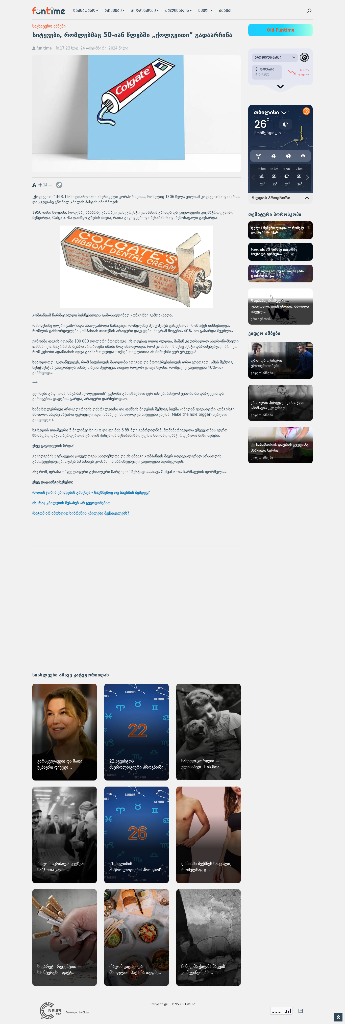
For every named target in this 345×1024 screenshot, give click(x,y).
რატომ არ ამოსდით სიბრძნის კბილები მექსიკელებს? (80, 513)
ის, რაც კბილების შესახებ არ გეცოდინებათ (71, 503)
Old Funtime (280, 30)
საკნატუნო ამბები (49, 26)
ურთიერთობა (262, 319)
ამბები (226, 11)
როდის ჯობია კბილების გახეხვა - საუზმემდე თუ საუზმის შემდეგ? (91, 493)
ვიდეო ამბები (264, 333)
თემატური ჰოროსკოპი (274, 214)
